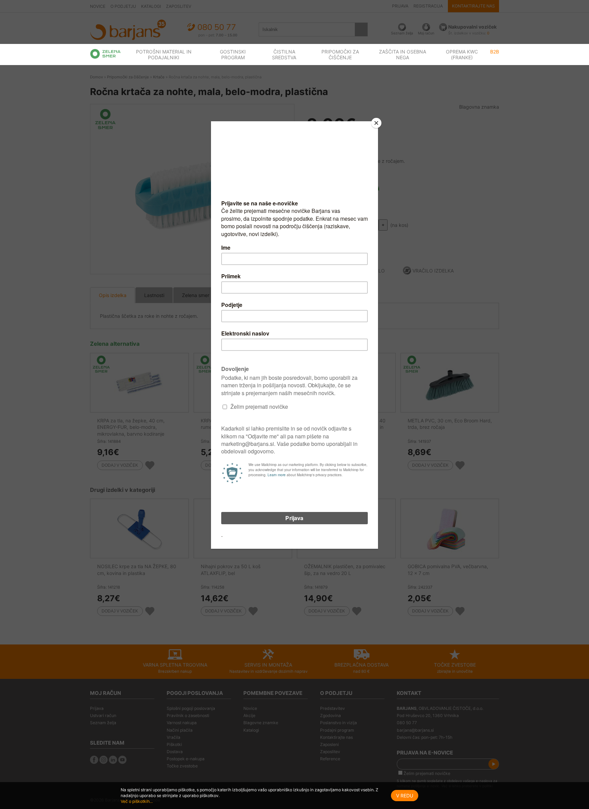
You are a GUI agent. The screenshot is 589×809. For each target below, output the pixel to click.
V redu (404, 795)
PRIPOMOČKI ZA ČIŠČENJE (340, 54)
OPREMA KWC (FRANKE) (462, 54)
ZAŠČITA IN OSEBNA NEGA (402, 54)
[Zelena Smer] (105, 54)
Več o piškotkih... (137, 801)
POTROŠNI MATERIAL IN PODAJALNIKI (164, 54)
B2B (494, 52)
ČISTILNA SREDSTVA (284, 54)
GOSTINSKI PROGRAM (233, 54)
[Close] (376, 123)
